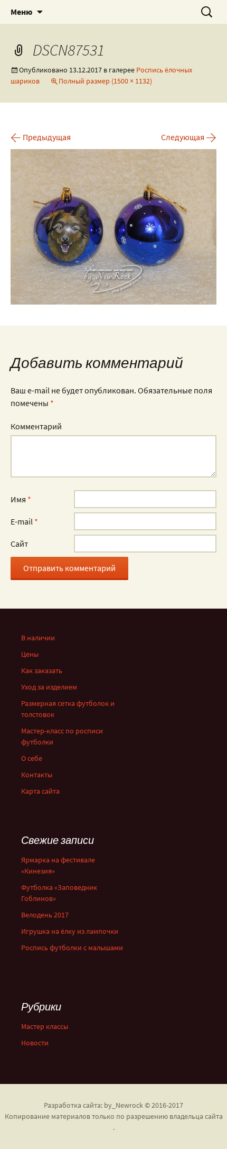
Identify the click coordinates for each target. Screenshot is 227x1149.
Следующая (188, 137)
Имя (21, 499)
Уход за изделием (49, 687)
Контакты (36, 774)
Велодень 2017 (45, 915)
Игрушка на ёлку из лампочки (69, 931)
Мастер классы (44, 1026)
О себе (31, 758)
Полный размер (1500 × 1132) (105, 81)
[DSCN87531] (113, 225)
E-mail (24, 521)
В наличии (38, 637)
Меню (21, 11)
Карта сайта (40, 791)
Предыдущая (41, 137)
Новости (35, 1042)
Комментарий (36, 426)
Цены (30, 654)
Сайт (19, 543)
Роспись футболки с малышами (72, 947)
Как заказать (41, 670)
